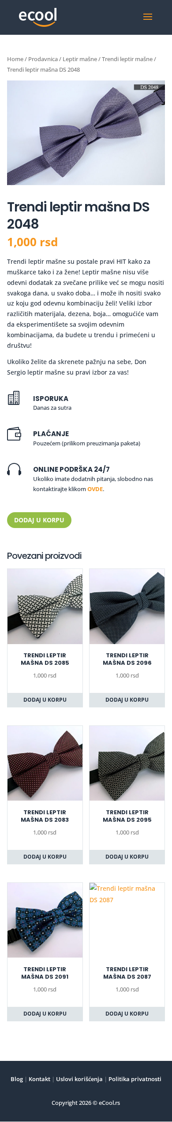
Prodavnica (43, 59)
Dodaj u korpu (39, 520)
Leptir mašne (80, 59)
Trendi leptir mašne (127, 59)
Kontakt (38, 1079)
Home (15, 59)
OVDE (95, 489)
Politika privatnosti (134, 1079)
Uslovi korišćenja (79, 1079)
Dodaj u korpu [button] (45, 699)
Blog (17, 1079)
